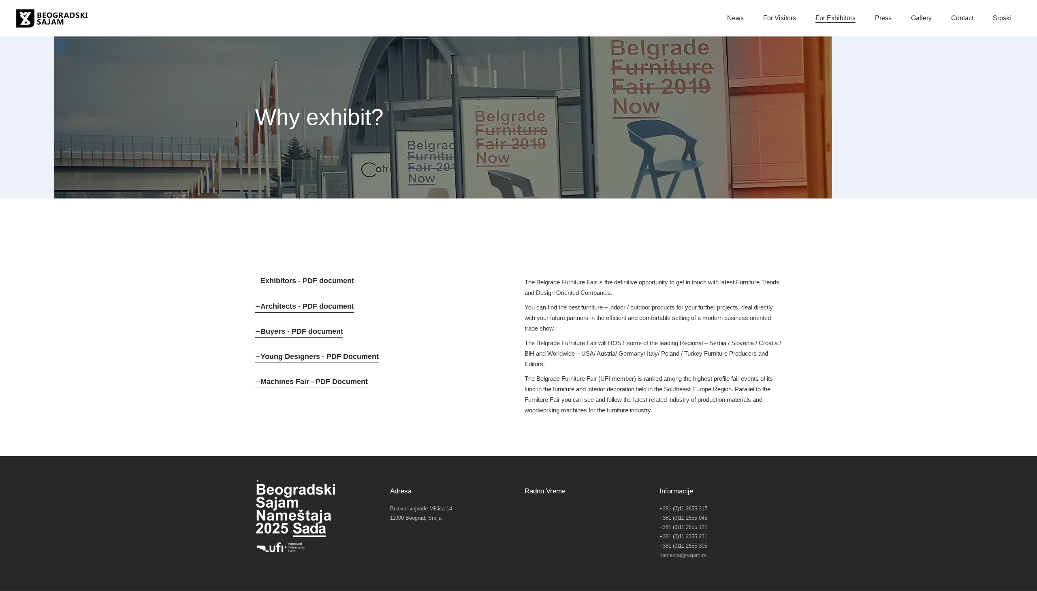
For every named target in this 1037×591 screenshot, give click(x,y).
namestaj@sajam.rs (682, 555)
